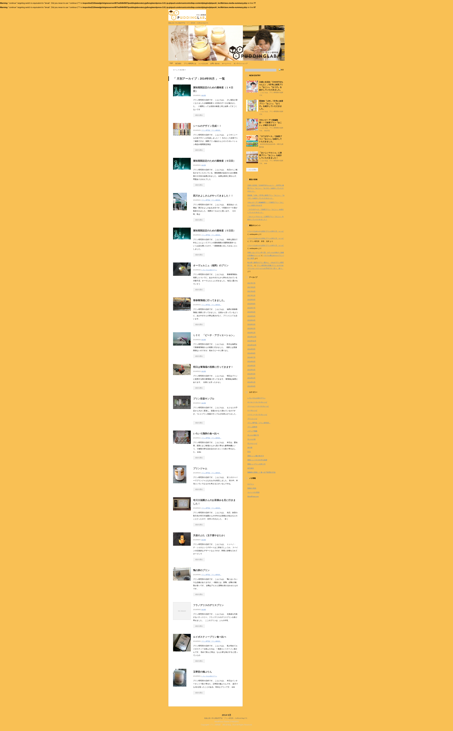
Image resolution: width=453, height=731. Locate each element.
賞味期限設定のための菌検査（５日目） (214, 230)
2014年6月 (251, 361)
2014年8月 (251, 353)
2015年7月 (251, 308)
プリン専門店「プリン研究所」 (211, 130)
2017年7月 (251, 283)
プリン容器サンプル (203, 398)
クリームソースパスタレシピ (258, 406)
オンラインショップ (240, 63)
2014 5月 (226, 715)
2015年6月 (251, 312)
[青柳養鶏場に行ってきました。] (182, 312)
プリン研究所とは (190, 63)
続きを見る (199, 115)
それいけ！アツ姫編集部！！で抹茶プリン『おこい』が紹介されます (270, 122)
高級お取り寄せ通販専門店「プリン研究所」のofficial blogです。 (226, 718)
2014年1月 (251, 382)
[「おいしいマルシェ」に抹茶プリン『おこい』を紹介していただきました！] (252, 162)
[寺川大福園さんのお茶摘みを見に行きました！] (182, 512)
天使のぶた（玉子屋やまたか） (209, 535)
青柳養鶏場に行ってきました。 (209, 300)
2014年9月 (251, 349)
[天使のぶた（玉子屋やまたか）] (182, 547)
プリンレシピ (252, 419)
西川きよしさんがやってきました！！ (213, 195)
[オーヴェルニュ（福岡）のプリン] (182, 277)
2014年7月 (251, 357)
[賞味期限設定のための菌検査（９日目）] (182, 171)
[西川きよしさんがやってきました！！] (180, 212)
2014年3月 (251, 374)
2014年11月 (251, 341)
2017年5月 (251, 287)
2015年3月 (251, 324)
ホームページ (226, 63)
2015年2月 (251, 328)
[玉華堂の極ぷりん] (179, 688)
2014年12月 (251, 337)
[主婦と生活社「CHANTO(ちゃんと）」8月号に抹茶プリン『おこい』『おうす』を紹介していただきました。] (252, 92)
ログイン (250, 484)
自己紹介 (178, 63)
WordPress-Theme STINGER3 (226, 722)
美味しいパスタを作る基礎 (257, 460)
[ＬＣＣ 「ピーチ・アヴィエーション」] (182, 347)
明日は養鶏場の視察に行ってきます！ (213, 367)
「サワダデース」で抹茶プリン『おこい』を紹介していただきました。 (270, 138)
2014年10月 (251, 345)
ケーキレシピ (252, 410)
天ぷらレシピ (252, 443)
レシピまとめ (203, 63)
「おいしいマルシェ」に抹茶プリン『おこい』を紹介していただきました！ (270, 155)
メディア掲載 (252, 431)
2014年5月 (251, 366)
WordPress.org (253, 496)
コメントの (253, 492)
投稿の (251, 488)
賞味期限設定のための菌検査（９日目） (214, 160)
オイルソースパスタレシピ (257, 402)
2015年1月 (251, 333)
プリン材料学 (252, 427)
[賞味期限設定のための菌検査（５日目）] (182, 241)
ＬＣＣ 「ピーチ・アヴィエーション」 (214, 335)
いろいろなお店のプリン (209, 270)
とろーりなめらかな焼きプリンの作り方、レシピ (265, 231)
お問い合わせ (215, 63)
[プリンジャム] (179, 484)
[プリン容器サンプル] (182, 410)
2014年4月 (251, 370)
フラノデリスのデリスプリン (208, 605)
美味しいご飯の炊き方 (255, 456)
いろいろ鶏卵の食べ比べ (206, 433)
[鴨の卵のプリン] (182, 582)
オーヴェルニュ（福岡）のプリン (211, 265)
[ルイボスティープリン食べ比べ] (182, 653)
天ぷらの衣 (251, 439)
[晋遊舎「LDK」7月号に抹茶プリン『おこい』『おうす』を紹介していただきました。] (252, 111)
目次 (249, 452)
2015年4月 (251, 320)
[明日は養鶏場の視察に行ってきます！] (182, 376)
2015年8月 (251, 304)
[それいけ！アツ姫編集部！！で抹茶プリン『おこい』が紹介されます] (252, 129)
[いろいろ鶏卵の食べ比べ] (182, 445)
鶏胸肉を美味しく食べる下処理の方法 (261, 472)
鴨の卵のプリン (201, 570)
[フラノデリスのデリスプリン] (182, 621)
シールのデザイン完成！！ (207, 126)
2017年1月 (251, 295)
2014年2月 (251, 378)
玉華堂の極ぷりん (202, 671)
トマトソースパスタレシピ (257, 414)
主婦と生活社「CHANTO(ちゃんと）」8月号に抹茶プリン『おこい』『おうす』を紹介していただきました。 (265, 188)
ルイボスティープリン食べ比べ (209, 637)
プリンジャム (200, 468)
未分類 (203, 95)
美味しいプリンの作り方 (256, 464)
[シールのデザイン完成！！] (182, 137)
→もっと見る (252, 169)
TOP (171, 63)
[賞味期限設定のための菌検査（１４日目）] (182, 98)
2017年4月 (251, 291)
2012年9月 (251, 386)
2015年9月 (251, 300)
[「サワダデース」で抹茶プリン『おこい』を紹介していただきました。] (252, 146)
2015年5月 (251, 316)
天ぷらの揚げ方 (253, 435)
